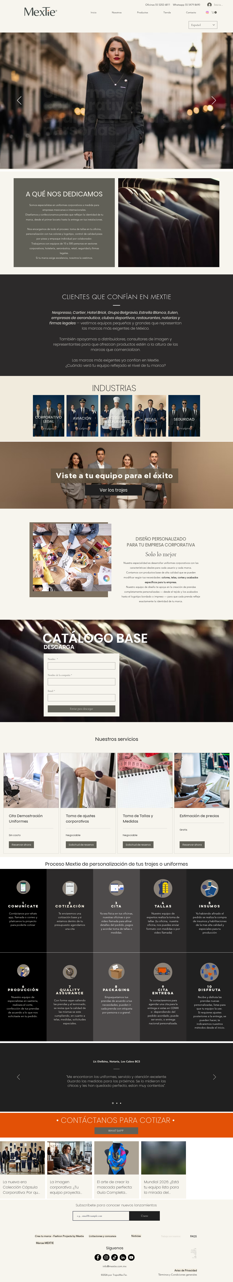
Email (51, 691)
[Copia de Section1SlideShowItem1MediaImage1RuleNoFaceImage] (116, 1103)
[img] (40, 16)
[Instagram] (106, 1257)
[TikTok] (114, 1257)
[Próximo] (214, 100)
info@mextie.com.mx (114, 1266)
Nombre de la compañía (60, 675)
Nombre (53, 659)
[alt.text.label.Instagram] (207, 12)
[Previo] (19, 100)
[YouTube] (131, 1257)
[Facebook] (97, 1257)
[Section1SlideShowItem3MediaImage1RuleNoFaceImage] (112, 1103)
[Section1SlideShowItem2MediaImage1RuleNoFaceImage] (120, 1103)
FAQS (193, 1236)
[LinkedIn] (123, 1257)
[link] (31, 818)
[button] (214, 12)
